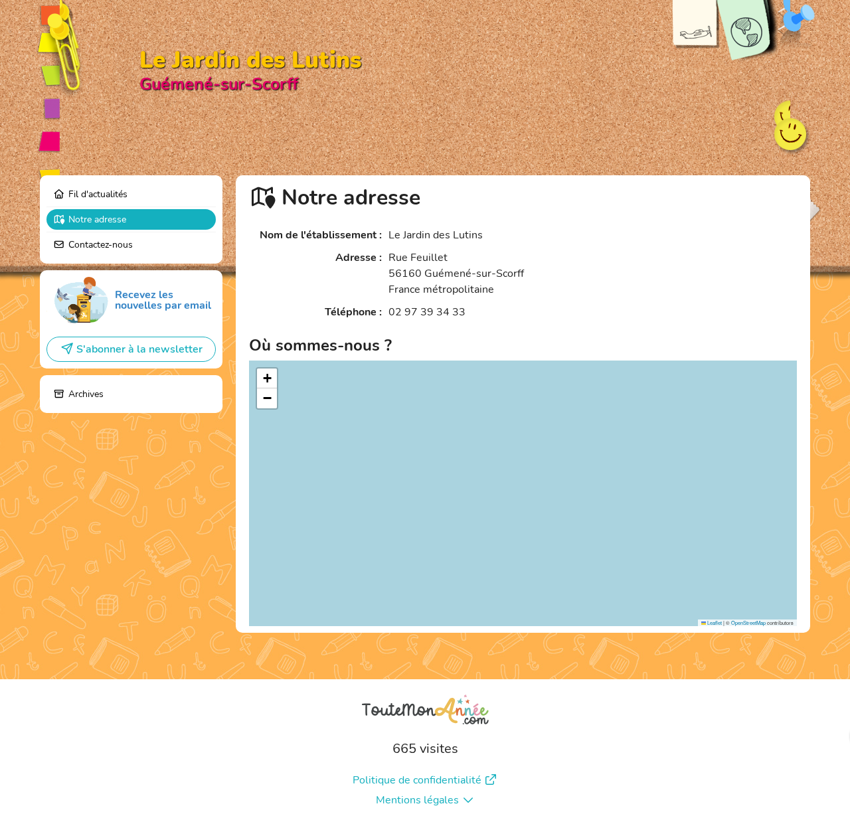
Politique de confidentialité (417, 780)
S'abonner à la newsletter (139, 349)
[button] (267, 378)
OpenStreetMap (748, 622)
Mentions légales (417, 800)
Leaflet (714, 622)
